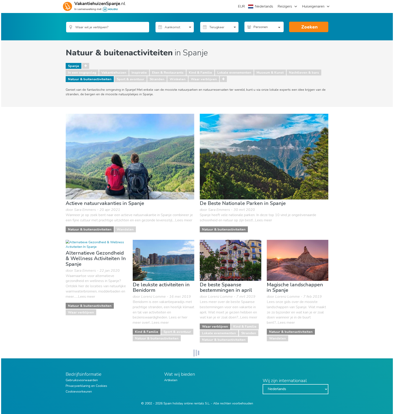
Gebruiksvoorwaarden (82, 380)
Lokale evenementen (234, 72)
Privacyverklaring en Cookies (86, 386)
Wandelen (125, 229)
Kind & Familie (200, 72)
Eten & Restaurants (168, 72)
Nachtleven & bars (304, 72)
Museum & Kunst (270, 72)
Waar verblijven (204, 79)
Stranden (157, 79)
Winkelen (178, 79)
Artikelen (170, 380)
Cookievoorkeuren (79, 391)
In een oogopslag (82, 72)
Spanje (73, 66)
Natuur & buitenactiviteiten (89, 79)
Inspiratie (139, 72)
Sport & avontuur (130, 79)
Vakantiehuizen (113, 72)
